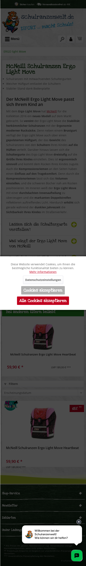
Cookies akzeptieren (43, 290)
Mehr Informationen (43, 272)
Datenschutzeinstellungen (43, 280)
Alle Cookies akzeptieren (43, 300)
